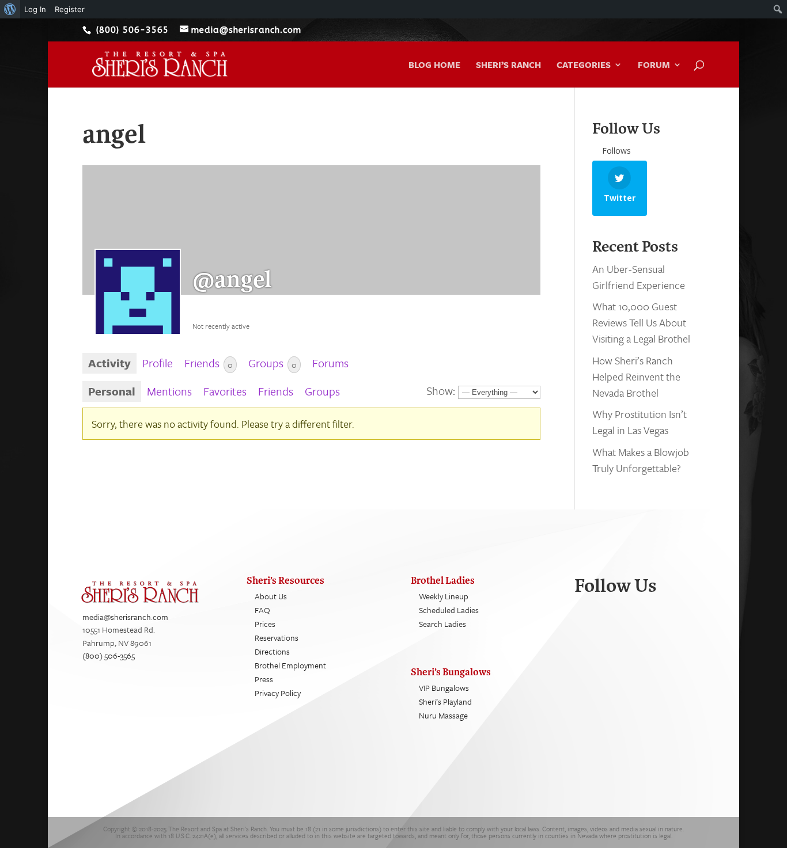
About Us (271, 596)
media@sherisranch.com (125, 617)
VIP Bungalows (444, 688)
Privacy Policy (278, 693)
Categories (584, 65)
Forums (330, 363)
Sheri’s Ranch (508, 65)
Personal (111, 391)
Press (264, 679)
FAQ (262, 610)
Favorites (225, 391)
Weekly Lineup (443, 596)
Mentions (169, 391)
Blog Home (434, 65)
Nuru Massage (443, 715)
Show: (440, 390)
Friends (208, 363)
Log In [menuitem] (35, 9)
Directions (272, 651)
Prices (265, 624)
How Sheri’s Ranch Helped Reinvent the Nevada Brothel (636, 376)
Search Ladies (442, 624)
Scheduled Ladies (449, 610)
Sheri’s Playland (445, 701)
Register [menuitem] (70, 9)
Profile (157, 363)
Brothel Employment (290, 665)
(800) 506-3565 (108, 655)
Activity (109, 363)
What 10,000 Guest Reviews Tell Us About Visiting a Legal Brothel (641, 322)
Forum (654, 65)
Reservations (276, 638)
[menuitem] (10, 9)
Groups (272, 363)
